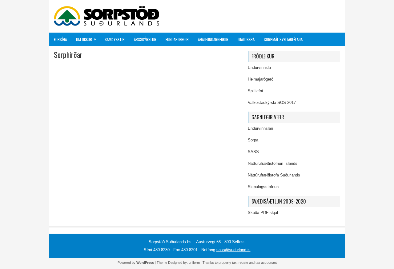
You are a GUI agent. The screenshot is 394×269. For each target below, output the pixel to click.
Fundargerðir (177, 39)
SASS (253, 151)
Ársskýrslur (145, 39)
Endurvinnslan (260, 128)
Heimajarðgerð (260, 79)
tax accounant (266, 262)
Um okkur (86, 39)
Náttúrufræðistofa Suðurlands (274, 175)
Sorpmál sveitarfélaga (283, 39)
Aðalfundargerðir (213, 39)
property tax (228, 262)
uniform (194, 262)
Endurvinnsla (259, 67)
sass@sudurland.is (233, 249)
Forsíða (60, 39)
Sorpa (253, 140)
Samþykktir (115, 39)
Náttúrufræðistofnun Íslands (272, 163)
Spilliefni (255, 91)
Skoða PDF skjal (263, 212)
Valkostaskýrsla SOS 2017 (272, 102)
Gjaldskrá (246, 39)
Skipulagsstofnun (263, 186)
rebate (243, 262)
